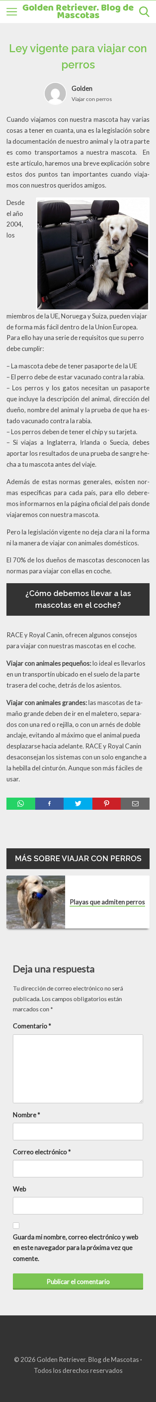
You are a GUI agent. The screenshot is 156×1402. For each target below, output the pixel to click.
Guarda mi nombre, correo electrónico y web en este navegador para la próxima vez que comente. (75, 1248)
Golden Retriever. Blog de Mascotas (78, 12)
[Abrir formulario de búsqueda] (144, 11)
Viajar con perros (92, 99)
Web (19, 1189)
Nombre (26, 1115)
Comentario (32, 1026)
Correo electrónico (42, 1152)
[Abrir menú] (11, 11)
